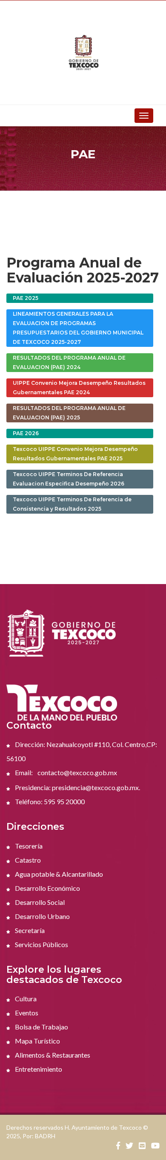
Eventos (26, 1013)
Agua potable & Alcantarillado (58, 874)
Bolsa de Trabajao (41, 1027)
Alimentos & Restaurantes (52, 1055)
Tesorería (28, 846)
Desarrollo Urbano (42, 916)
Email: (23, 772)
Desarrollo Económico (47, 888)
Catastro (27, 860)
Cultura (25, 998)
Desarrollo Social (39, 902)
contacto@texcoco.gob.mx (77, 772)
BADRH (45, 1136)
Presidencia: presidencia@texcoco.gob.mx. (77, 787)
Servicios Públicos (41, 944)
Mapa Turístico (37, 1041)
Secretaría (29, 930)
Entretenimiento (38, 1069)
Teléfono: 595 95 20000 (49, 801)
